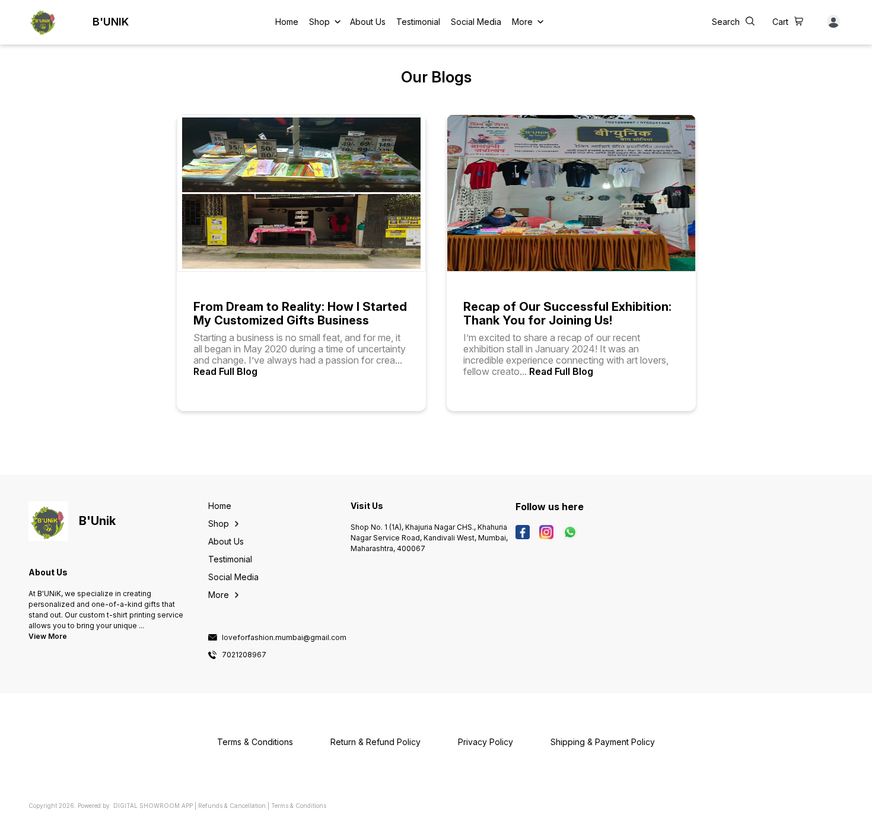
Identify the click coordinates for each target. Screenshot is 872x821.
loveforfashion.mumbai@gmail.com (284, 638)
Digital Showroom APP (153, 805)
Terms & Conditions (298, 805)
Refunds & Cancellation (232, 805)
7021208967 (244, 655)
